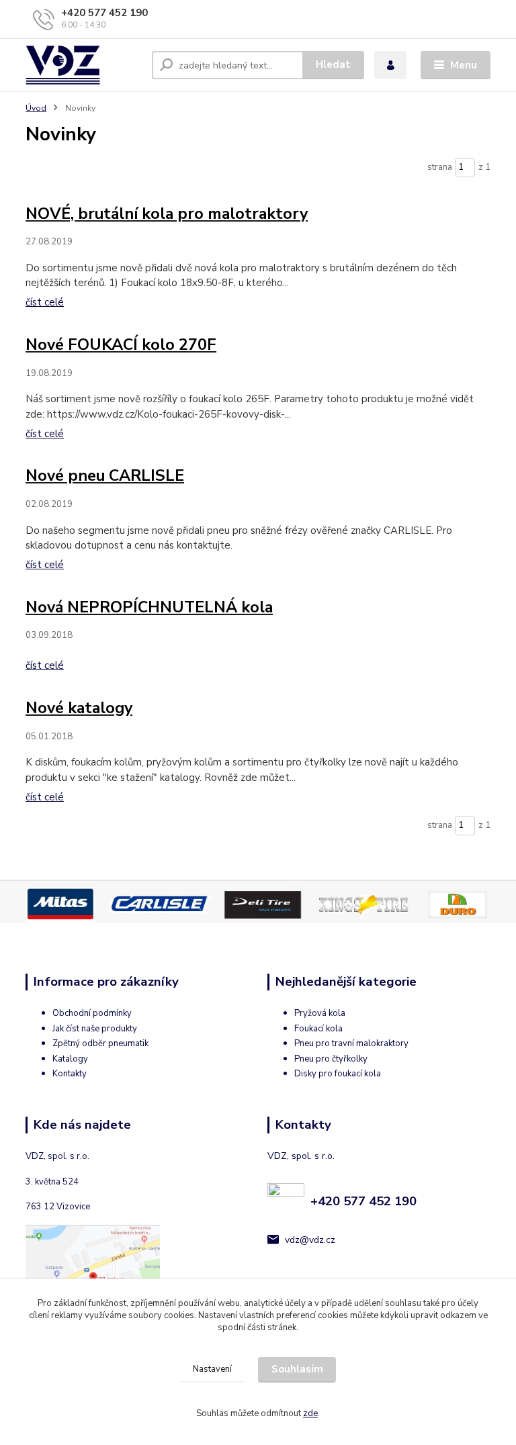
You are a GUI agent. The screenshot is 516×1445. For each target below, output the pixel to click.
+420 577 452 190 (104, 12)
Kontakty (69, 1074)
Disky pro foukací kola (337, 1074)
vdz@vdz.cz (310, 1239)
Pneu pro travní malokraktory (351, 1043)
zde (310, 1413)
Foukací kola (318, 1029)
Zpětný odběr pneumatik (100, 1043)
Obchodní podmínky (92, 1013)
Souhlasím (297, 1369)
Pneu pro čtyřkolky (331, 1059)
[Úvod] (84, 65)
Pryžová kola (319, 1013)
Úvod (36, 108)
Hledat (333, 64)
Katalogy (70, 1059)
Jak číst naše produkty (94, 1029)
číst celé (45, 302)
